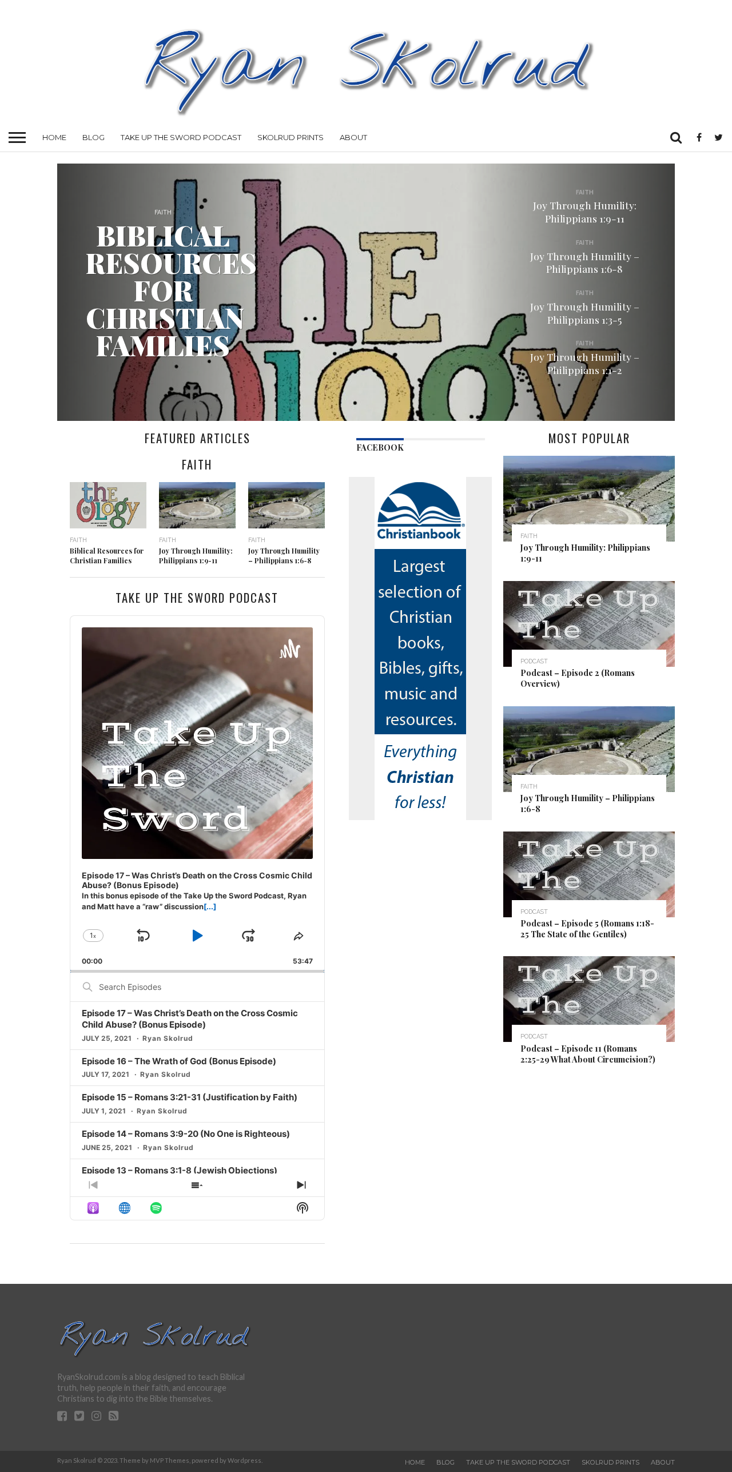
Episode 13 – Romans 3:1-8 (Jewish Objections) (179, 1170)
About (353, 137)
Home (54, 137)
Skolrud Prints (290, 137)
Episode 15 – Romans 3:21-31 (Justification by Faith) (189, 1097)
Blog (93, 137)
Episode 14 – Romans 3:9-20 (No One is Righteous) (186, 1133)
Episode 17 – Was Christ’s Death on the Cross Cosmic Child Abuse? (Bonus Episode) (190, 1019)
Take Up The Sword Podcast (181, 137)
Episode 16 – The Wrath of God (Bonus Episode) (179, 1061)
